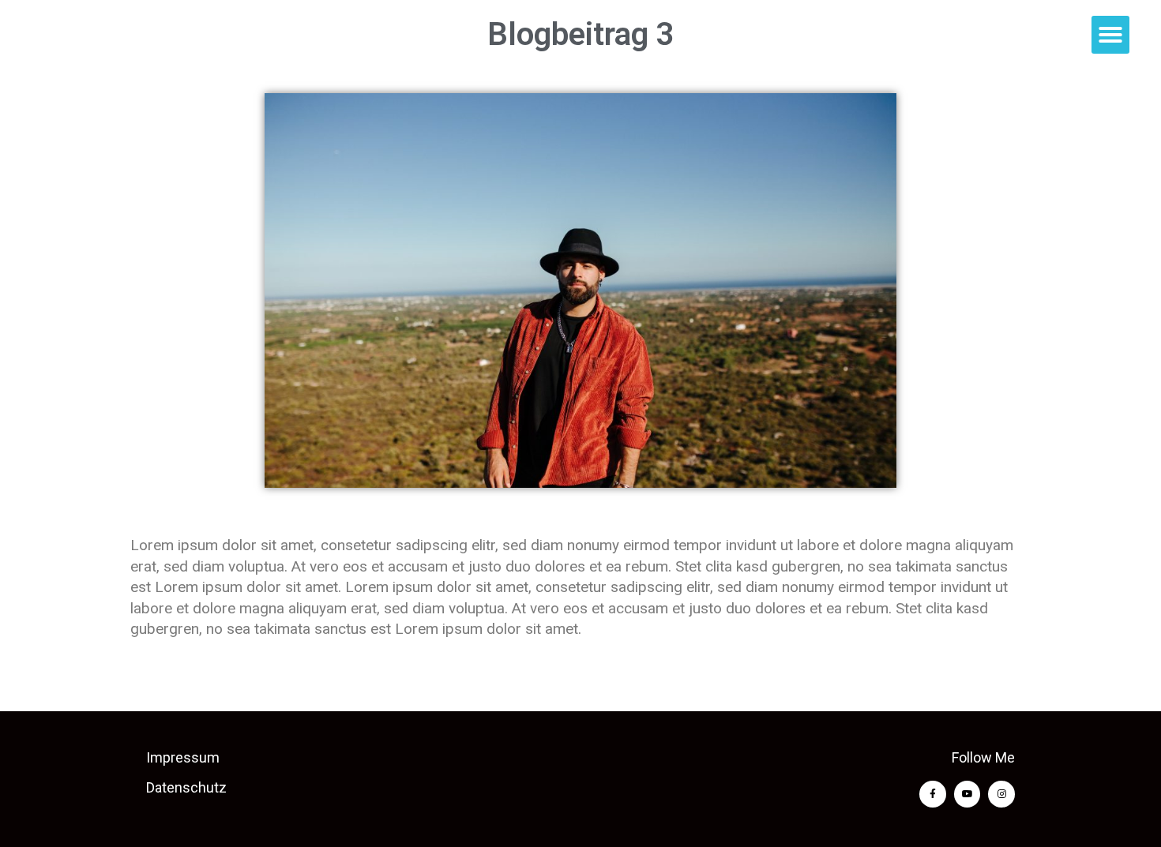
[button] (1110, 35)
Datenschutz (186, 787)
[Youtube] (967, 794)
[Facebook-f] (932, 794)
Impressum (183, 757)
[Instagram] (1001, 794)
